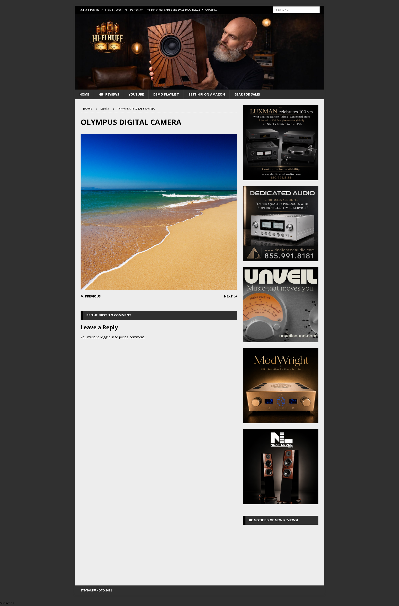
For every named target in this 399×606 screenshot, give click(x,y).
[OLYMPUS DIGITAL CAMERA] (159, 287)
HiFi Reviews (109, 94)
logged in (107, 337)
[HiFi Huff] (199, 86)
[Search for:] (296, 9)
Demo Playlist (166, 94)
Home (84, 94)
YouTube (136, 94)
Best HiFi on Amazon (206, 94)
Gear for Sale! (247, 94)
